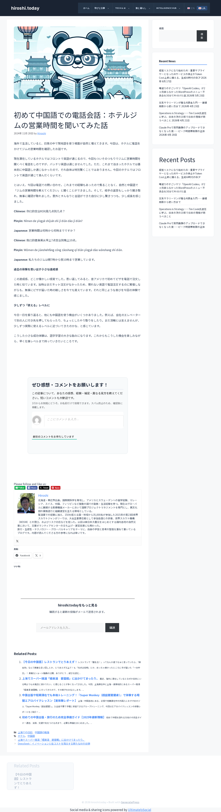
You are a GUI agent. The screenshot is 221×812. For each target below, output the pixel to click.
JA (203, 8)
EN (193, 8)
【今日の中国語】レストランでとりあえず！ (49, 662)
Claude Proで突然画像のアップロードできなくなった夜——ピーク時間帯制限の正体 (182, 129)
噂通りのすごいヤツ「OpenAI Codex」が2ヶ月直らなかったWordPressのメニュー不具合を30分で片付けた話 (182, 91)
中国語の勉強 (42, 732)
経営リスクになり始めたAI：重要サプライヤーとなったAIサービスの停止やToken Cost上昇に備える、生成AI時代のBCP (182, 74)
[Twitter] (17, 541)
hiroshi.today (25, 8)
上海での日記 (25, 732)
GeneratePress (130, 802)
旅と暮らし (141, 8)
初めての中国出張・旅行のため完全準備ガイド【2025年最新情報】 (64, 717)
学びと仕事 (99, 8)
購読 (112, 627)
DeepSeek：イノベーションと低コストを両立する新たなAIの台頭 (54, 743)
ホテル (21, 736)
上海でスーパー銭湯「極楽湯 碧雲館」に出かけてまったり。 (60, 678)
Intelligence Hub (166, 8)
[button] (109, 8)
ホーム (86, 8)
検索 (161, 28)
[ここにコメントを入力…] (83, 421)
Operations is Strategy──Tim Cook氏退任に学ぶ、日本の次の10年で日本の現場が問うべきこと (182, 116)
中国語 (31, 736)
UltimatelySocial (139, 810)
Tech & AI (120, 8)
